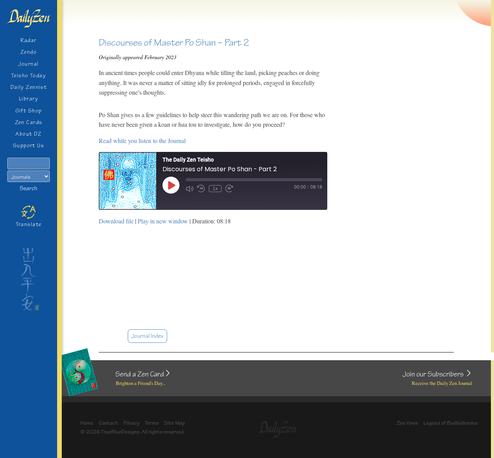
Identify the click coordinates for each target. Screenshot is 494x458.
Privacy (132, 423)
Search (28, 188)
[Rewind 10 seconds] (201, 188)
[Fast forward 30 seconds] (229, 188)
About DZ (28, 134)
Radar (28, 40)
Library (28, 98)
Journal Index (147, 336)
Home (86, 423)
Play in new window (163, 221)
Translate (29, 224)
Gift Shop (28, 110)
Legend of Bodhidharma (450, 423)
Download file (116, 221)
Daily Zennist (28, 87)
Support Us (28, 145)
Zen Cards (28, 122)
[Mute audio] (189, 188)
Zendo (28, 52)
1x (215, 188)
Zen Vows (407, 423)
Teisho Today (28, 75)
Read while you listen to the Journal (142, 140)
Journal (28, 64)
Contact (108, 423)
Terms (152, 423)
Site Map (174, 423)
